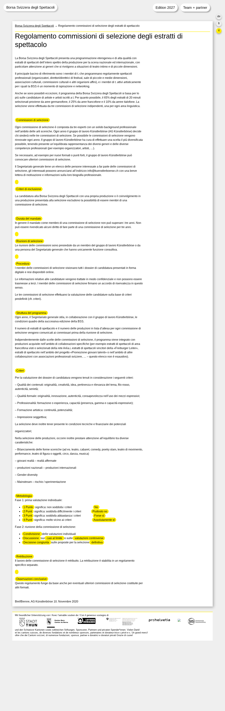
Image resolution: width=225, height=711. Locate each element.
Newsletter (155, 689)
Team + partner (195, 8)
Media (152, 673)
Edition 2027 (165, 8)
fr (219, 23)
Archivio (154, 665)
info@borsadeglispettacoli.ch (33, 659)
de (218, 16)
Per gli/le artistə (158, 669)
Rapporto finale (158, 678)
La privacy (155, 682)
